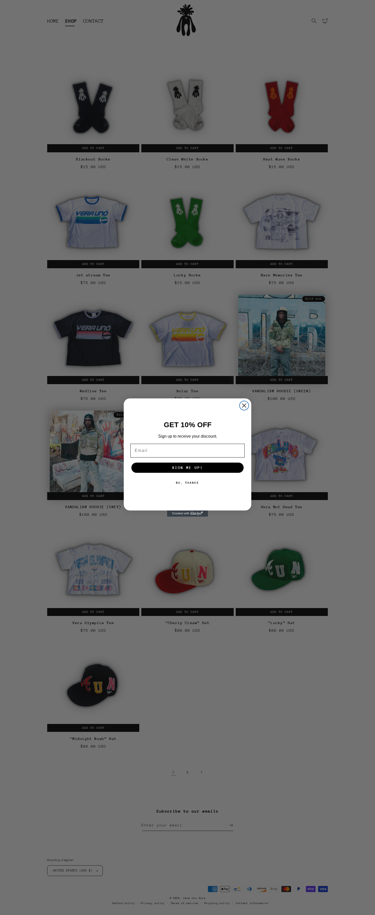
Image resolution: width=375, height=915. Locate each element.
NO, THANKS (187, 483)
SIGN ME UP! (187, 467)
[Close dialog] (244, 405)
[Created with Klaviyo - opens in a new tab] (187, 513)
